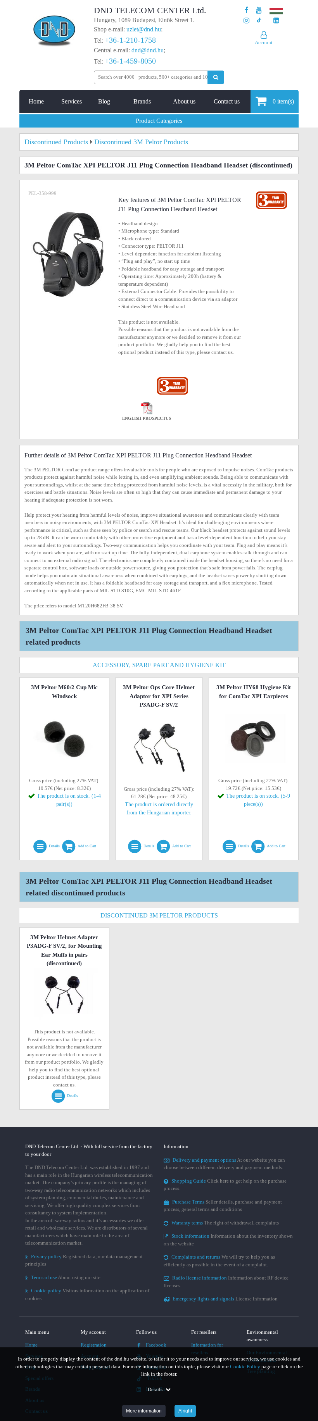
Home (36, 101)
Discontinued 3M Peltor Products (159, 915)
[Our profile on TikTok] (258, 21)
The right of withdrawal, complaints (225, 1223)
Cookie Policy (245, 1366)
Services (71, 101)
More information (144, 1411)
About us (184, 101)
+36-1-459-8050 (130, 61)
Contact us (227, 101)
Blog (104, 101)
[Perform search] (215, 77)
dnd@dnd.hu (147, 50)
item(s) (283, 101)
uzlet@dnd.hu (143, 29)
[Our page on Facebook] (247, 10)
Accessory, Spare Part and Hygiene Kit (159, 665)
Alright (185, 1411)
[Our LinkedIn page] (276, 21)
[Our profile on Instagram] (246, 21)
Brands (142, 101)
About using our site (62, 1277)
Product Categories (159, 120)
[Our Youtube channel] (259, 10)
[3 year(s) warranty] (172, 379)
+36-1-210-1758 (130, 40)
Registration (94, 1345)
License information (225, 1299)
